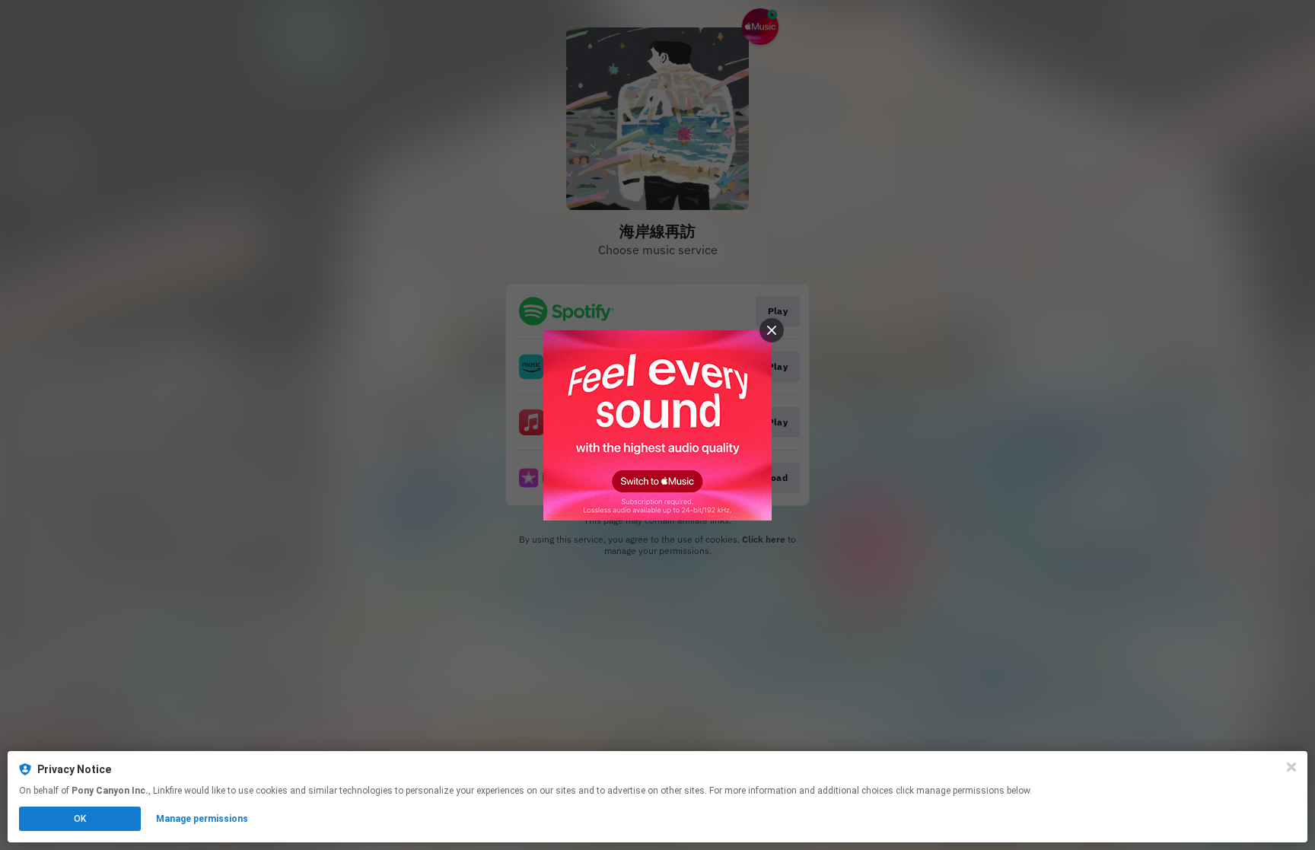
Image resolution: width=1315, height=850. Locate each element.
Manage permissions (202, 818)
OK (80, 818)
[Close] (1291, 767)
